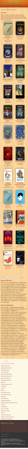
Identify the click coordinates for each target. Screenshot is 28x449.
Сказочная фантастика (6, 400)
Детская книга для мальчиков (7, 266)
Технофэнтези (4, 406)
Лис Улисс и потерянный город (20, 59)
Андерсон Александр (8, 122)
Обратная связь (4, 436)
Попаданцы (3, 396)
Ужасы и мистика (4, 408)
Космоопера (3, 386)
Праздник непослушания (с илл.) (8, 37)
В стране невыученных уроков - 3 (7, 184)
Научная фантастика (5, 392)
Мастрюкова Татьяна (20, 246)
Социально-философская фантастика (9, 402)
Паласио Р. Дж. (20, 206)
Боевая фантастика (5, 365)
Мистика (3, 390)
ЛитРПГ (2, 388)
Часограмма (8, 58)
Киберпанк (3, 382)
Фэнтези (3, 412)
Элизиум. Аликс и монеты (7, 120)
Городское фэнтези (5, 370)
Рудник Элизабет (20, 266)
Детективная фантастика (6, 374)
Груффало (20, 99)
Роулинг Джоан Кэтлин (7, 165)
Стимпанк (3, 404)
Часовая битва (20, 36)
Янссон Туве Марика (20, 226)
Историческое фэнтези (6, 380)
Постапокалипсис (5, 398)
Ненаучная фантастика (6, 394)
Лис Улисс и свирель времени (20, 120)
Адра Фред (20, 61)
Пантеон (8, 99)
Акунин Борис (8, 268)
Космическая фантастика (6, 384)
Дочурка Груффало (8, 79)
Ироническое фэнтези (5, 378)
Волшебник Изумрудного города (20, 183)
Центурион (8, 139)
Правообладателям (5, 434)
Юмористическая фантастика (7, 416)
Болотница (20, 245)
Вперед (21, 277)
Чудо (20, 204)
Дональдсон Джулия (8, 80)
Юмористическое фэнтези (6, 418)
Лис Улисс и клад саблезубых (20, 80)
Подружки (7, 204)
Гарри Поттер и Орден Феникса (8, 245)
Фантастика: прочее (5, 410)
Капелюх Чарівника (20, 224)
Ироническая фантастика (6, 376)
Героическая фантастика (6, 367)
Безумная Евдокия (8, 224)
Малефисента (20, 265)
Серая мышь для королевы (20, 140)
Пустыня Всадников (20, 161)
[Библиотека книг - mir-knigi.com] (14, 3)
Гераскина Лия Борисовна (8, 187)
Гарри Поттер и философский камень (8, 162)
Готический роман (5, 372)
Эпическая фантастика (6, 414)
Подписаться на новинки (8, 423)
